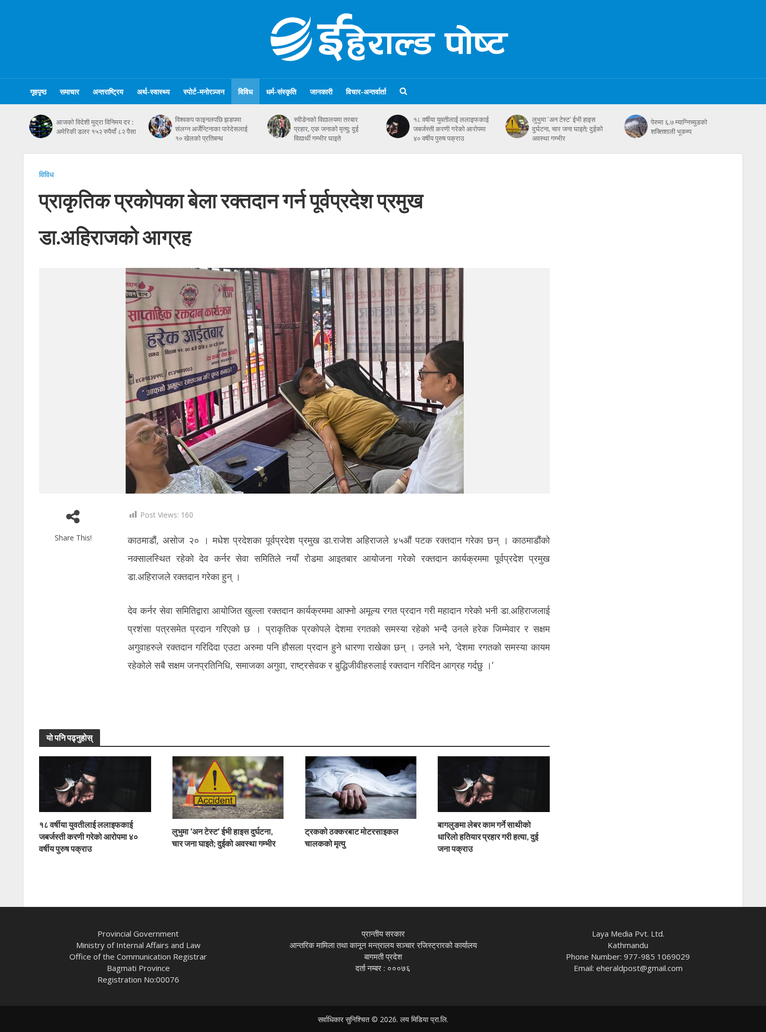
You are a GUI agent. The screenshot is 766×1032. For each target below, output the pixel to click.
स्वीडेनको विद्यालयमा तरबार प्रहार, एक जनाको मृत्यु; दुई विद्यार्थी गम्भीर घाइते (326, 128)
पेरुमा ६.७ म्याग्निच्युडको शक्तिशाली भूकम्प (679, 127)
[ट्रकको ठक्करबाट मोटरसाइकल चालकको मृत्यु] (360, 786)
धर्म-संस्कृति (281, 91)
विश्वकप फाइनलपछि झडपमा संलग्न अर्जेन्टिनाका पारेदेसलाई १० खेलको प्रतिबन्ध (211, 128)
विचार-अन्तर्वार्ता (366, 91)
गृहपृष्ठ (38, 91)
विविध (245, 91)
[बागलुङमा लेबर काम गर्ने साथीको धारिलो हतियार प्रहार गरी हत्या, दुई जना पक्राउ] (494, 783)
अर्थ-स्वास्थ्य (153, 91)
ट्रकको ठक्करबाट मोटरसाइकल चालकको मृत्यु (352, 837)
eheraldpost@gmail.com (639, 968)
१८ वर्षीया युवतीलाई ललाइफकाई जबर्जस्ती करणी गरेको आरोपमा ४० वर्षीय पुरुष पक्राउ (451, 128)
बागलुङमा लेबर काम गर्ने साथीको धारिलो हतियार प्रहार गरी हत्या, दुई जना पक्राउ (488, 836)
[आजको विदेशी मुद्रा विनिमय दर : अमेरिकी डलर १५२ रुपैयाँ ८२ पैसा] (41, 126)
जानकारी (321, 91)
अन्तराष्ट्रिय (108, 91)
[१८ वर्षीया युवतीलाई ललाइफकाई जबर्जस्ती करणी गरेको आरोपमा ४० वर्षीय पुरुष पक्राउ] (398, 126)
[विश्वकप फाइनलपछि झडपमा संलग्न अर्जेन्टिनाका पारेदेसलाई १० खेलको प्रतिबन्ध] (160, 126)
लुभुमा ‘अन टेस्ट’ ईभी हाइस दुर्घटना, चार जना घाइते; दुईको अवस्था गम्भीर (567, 128)
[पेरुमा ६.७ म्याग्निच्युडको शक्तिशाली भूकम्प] (636, 126)
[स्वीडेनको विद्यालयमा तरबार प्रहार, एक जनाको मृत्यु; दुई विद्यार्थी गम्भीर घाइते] (279, 126)
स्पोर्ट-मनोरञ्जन (204, 91)
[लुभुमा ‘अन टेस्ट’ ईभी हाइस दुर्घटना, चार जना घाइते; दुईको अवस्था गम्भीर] (517, 126)
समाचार (69, 91)
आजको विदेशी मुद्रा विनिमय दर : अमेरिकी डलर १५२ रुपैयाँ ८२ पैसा (96, 127)
